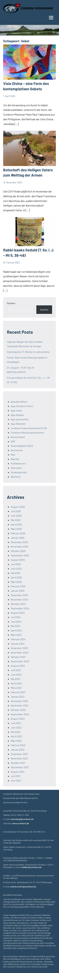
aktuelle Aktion (19, 401)
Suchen (11, 303)
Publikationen (18, 463)
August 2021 (17, 771)
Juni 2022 (16, 727)
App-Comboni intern (22, 406)
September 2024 (20, 608)
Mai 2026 (15, 520)
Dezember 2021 (19, 753)
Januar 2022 (18, 749)
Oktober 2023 (18, 656)
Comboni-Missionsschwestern (27, 432)
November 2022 (19, 705)
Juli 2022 (16, 723)
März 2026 (16, 528)
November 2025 (19, 546)
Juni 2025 (16, 568)
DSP (13, 441)
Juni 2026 (16, 515)
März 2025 (16, 581)
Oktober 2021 (18, 762)
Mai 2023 (15, 678)
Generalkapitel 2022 (22, 445)
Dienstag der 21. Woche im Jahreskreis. (28, 351)
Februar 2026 (18, 533)
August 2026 (18, 506)
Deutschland (18, 436)
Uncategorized (19, 472)
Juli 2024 (16, 617)
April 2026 (16, 524)
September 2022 (20, 714)
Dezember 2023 (19, 648)
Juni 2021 (16, 780)
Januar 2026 (17, 537)
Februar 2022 (18, 745)
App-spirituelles (20, 419)
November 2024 (19, 599)
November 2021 (19, 758)
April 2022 (16, 736)
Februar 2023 (18, 692)
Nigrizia (15, 458)
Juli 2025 (16, 564)
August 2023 (18, 665)
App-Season (17, 414)
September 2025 (20, 555)
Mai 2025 (15, 572)
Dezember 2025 (19, 542)
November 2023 (19, 652)
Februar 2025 (18, 586)
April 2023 (16, 683)
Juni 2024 (16, 621)
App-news (16, 410)
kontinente (17, 450)
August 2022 (18, 718)
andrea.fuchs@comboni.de (23, 887)
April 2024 (16, 630)
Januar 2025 (17, 590)
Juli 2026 (16, 511)
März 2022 (16, 740)
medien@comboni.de (31, 867)
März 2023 (16, 687)
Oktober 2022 (18, 709)
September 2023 (20, 661)
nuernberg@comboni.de (22, 819)
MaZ (13, 454)
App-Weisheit (18, 423)
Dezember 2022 (19, 700)
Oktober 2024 (18, 603)
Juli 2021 (15, 776)
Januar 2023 (17, 696)
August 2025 (18, 559)
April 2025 (16, 577)
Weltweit (16, 476)
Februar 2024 (18, 639)
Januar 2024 (18, 643)
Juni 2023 (16, 674)
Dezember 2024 (19, 595)
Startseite (16, 467)
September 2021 (20, 767)
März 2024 (16, 634)
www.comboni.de (20, 823)
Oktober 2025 (18, 550)
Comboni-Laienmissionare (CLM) (28, 428)
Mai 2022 (15, 731)
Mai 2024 (15, 625)
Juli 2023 (16, 670)
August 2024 (18, 612)
